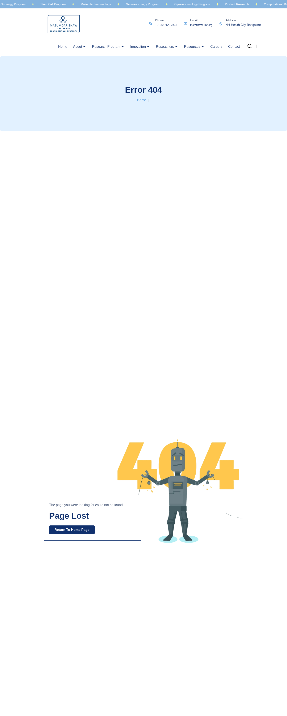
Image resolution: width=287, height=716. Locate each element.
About (77, 46)
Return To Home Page (72, 530)
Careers (216, 46)
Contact (234, 46)
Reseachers (165, 46)
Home (62, 46)
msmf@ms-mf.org (201, 25)
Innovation (138, 46)
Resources (192, 46)
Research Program (106, 46)
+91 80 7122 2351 (166, 25)
